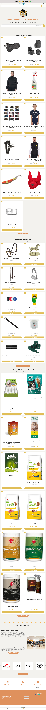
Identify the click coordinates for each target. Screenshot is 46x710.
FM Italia (11, 566)
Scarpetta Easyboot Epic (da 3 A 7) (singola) (34, 60)
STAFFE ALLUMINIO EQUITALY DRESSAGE (34, 283)
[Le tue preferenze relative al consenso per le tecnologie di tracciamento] (1, 532)
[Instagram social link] (37, 694)
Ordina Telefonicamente (23, 684)
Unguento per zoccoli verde (34, 564)
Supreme (11, 260)
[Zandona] (6, 665)
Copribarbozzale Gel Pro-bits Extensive (11, 356)
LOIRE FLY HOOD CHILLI (34, 192)
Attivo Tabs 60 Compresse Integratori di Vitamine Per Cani (11, 443)
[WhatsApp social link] (39, 694)
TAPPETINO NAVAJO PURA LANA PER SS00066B (12, 127)
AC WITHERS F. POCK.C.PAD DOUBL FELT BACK (12, 60)
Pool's (11, 284)
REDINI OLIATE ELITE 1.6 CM (11, 282)
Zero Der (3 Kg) (34, 332)
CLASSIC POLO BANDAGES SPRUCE (34, 356)
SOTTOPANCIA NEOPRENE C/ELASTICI (11, 332)
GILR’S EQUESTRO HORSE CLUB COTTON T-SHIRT (34, 127)
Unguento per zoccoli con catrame (11, 564)
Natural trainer (34, 484)
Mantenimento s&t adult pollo (34, 482)
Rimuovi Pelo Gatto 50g (34, 440)
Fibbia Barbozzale (11, 224)
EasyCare (34, 62)
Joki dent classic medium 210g (34, 397)
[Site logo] (23, 3)
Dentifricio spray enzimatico (12, 408)
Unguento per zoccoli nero (11, 606)
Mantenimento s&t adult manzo (11, 522)
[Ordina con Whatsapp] (8, 682)
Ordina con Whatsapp (8, 684)
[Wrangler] (28, 665)
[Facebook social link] (35, 694)
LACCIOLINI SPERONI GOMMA (11, 159)
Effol (34, 309)
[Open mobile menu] (1, 4)
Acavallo (11, 62)
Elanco (34, 398)
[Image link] (7, 693)
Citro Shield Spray (34, 93)
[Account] (44, 6)
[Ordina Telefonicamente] (23, 682)
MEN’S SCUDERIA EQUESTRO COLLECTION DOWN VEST (34, 160)
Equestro (11, 95)
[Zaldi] (17, 665)
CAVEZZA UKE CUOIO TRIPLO (11, 258)
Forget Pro (12, 194)
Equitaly (34, 285)
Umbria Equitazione (34, 260)
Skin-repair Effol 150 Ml (34, 308)
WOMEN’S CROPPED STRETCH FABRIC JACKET (11, 94)
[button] (23, 1)
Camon (11, 409)
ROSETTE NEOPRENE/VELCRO (11, 308)
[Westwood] (39, 665)
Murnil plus (11, 475)
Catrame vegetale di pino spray (34, 599)
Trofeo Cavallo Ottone (34, 258)
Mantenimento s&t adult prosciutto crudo (34, 522)
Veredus (34, 94)
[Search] (42, 6)
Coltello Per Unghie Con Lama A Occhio (11, 192)
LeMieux (34, 194)
